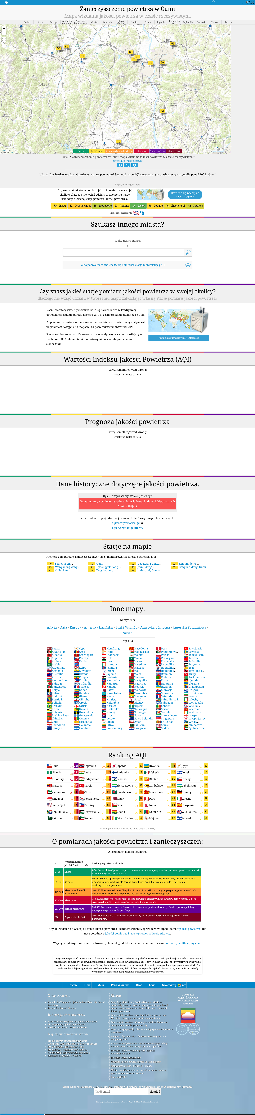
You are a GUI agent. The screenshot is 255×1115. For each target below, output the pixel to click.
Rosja (162, 680)
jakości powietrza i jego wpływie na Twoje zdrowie (137, 933)
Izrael (108, 670)
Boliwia (54, 702)
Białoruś (54, 696)
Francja (81, 686)
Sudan (162, 728)
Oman (135, 721)
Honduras (82, 728)
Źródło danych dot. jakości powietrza (67, 1040)
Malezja (136, 667)
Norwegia (137, 712)
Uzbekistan (193, 693)
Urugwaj (191, 690)
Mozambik (138, 693)
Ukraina (191, 683)
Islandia (109, 667)
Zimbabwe (193, 725)
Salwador (164, 702)
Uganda (191, 680)
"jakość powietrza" (189, 928)
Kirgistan (110, 699)
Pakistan (137, 725)
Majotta (136, 655)
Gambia (81, 693)
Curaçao (54, 728)
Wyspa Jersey (195, 718)
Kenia (108, 696)
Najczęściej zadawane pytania (68, 1034)
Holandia (82, 725)
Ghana (80, 696)
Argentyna (56, 667)
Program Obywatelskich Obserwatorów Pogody (136, 1036)
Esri (11, 152)
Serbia (162, 709)
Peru (161, 648)
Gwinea (81, 718)
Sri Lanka (164, 721)
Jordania (109, 677)
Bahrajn (54, 683)
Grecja (80, 702)
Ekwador (82, 670)
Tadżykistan (194, 655)
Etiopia (81, 677)
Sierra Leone (166, 715)
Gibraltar (82, 699)
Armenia (55, 670)
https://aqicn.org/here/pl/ (127, 184)
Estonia (81, 674)
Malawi (136, 661)
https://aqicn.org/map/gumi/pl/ (128, 160)
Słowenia (164, 693)
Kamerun (110, 683)
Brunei (54, 709)
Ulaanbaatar (194, 686)
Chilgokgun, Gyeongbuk (58, 572)
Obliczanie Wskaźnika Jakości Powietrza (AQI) (72, 1043)
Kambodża (111, 680)
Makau (136, 658)
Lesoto (108, 718)
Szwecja (191, 651)
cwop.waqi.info (119, 1039)
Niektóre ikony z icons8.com (126, 1057)
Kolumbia (110, 702)
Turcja (190, 674)
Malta (135, 674)
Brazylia (54, 706)
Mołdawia (138, 690)
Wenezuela (193, 702)
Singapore (165, 718)
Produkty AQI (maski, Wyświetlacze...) (68, 1049)
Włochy (191, 699)
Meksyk (136, 686)
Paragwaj (137, 728)
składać (155, 1091)
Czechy (81, 658)
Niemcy (136, 702)
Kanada (109, 686)
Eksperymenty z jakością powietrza (66, 1024)
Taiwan (191, 658)
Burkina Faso (57, 715)
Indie (107, 651)
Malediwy (138, 664)
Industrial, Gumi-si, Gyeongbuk (145, 572)
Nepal (135, 699)
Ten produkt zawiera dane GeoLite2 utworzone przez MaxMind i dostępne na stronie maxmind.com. (139, 1017)
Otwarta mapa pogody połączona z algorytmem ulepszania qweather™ (142, 1031)
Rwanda (164, 686)
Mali (134, 670)
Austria (54, 677)
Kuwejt (109, 712)
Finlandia (82, 683)
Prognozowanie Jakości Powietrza (66, 1046)
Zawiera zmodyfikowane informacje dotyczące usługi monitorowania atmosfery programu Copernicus (139, 1045)
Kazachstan (111, 693)
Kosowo (109, 706)
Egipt (80, 667)
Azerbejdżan (57, 680)
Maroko (136, 677)
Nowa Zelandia (141, 718)
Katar (107, 690)
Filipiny (81, 680)
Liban (108, 721)
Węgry (190, 696)
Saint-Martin (166, 696)
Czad (79, 651)
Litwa (108, 725)
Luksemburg (112, 728)
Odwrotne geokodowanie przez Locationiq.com (136, 1061)
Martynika (138, 680)
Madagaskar (139, 651)
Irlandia (109, 664)
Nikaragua (138, 709)
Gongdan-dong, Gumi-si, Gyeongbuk (188, 568)
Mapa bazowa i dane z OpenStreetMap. (131, 1065)
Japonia (109, 674)
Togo (189, 667)
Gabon (80, 690)
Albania (54, 655)
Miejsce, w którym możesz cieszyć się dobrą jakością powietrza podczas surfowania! (138, 1071)
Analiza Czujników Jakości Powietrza (67, 1027)
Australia (55, 674)
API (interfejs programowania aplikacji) (69, 1052)
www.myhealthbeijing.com (183, 943)
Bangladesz (56, 686)
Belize (53, 693)
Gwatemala (84, 715)
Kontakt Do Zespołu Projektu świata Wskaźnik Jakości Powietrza (76, 1004)
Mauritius (137, 683)
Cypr (79, 648)
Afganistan (56, 651)
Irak (107, 658)
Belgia (53, 690)
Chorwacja (56, 725)
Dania (80, 661)
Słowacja (164, 690)
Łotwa (53, 648)
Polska (162, 655)
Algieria (54, 658)
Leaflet (3, 150)
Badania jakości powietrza (66, 1014)
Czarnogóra (84, 655)
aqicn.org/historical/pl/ (126, 523)
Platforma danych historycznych (65, 1055)
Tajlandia (192, 661)
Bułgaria (55, 712)
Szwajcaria (193, 648)
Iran (107, 661)
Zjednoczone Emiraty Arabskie (195, 729)
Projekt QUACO (119, 1077)
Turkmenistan (195, 677)
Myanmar (137, 696)
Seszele (163, 712)
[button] (4, 28)
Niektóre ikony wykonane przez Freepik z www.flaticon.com (133, 1052)
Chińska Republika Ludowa (59, 720)
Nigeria (136, 706)
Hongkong (111, 648)
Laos (107, 715)
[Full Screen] (4, 39)
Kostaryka (110, 709)
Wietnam (192, 709)
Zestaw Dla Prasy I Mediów (62, 1008)
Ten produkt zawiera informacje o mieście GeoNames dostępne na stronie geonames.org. (139, 1024)
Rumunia (164, 683)
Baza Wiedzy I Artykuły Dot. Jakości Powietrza (72, 1021)
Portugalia (165, 661)
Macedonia (138, 648)
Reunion (164, 674)
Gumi (96, 563)
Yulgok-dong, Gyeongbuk (100, 572)
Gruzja (80, 706)
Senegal (163, 706)
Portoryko (165, 658)
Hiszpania (83, 721)
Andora (54, 661)
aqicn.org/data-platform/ (127, 527)
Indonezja (110, 655)
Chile (52, 721)
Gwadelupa (84, 712)
